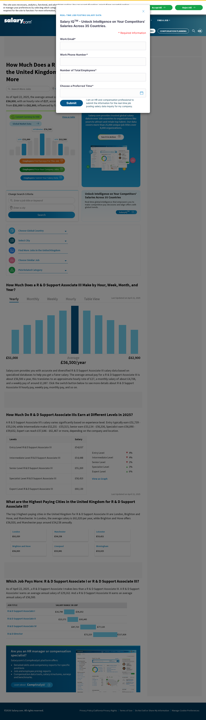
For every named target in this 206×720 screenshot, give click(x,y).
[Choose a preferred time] (103, 93)
